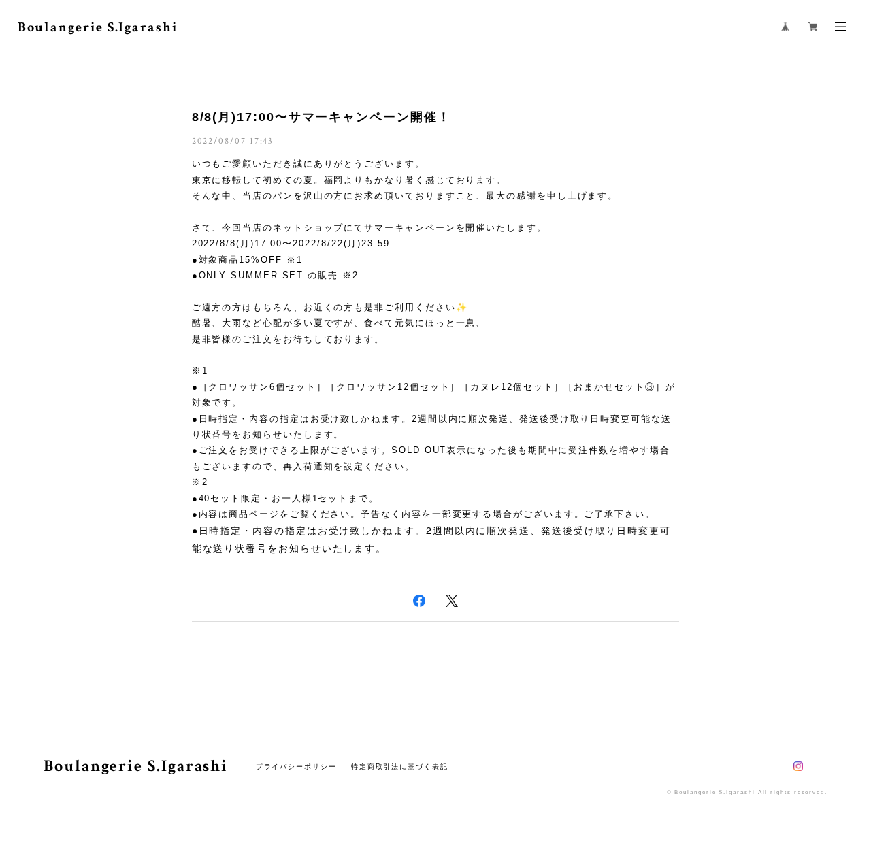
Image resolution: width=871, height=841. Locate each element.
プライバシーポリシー (296, 766)
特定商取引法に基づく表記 (399, 766)
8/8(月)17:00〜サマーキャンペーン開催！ (321, 117)
